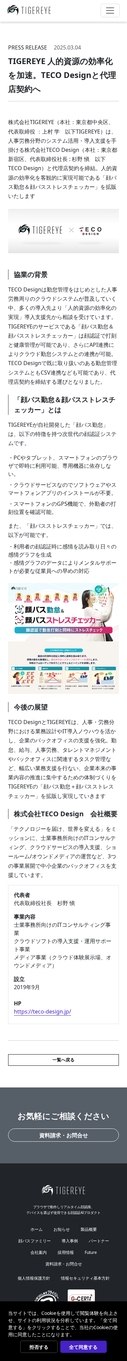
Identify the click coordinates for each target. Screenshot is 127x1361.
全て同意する (83, 1347)
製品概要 (89, 1229)
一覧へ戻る (63, 1060)
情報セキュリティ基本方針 (85, 1278)
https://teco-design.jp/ (42, 1011)
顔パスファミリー (34, 1241)
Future (91, 1252)
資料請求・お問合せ (63, 1135)
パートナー (99, 1241)
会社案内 (38, 1252)
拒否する (38, 1347)
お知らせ (62, 1229)
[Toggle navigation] (110, 10)
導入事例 (70, 1241)
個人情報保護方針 (34, 1278)
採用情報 (66, 1252)
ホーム (36, 1229)
